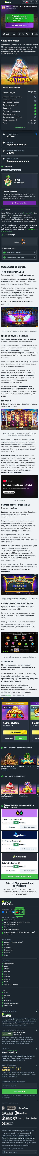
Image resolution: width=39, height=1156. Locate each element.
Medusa (26, 766)
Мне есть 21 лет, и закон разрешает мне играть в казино (20, 1096)
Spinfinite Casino (9, 863)
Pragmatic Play (28, 213)
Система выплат (12, 159)
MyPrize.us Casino (10, 841)
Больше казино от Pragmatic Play (19, 876)
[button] (16, 120)
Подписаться (19, 1091)
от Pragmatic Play (11, 8)
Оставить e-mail (7, 1084)
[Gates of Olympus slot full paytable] (19, 643)
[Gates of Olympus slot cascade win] (19, 420)
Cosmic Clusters (24, 795)
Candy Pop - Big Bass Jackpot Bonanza (7, 796)
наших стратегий (27, 624)
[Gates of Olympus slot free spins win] (19, 585)
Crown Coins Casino (10, 819)
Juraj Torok (8, 695)
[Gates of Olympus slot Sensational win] (19, 318)
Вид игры (9, 142)
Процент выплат (12, 134)
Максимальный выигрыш (15, 150)
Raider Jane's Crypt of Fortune (8, 768)
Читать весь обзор (21, 203)
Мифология (6, 170)
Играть (21, 738)
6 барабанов (16, 170)
